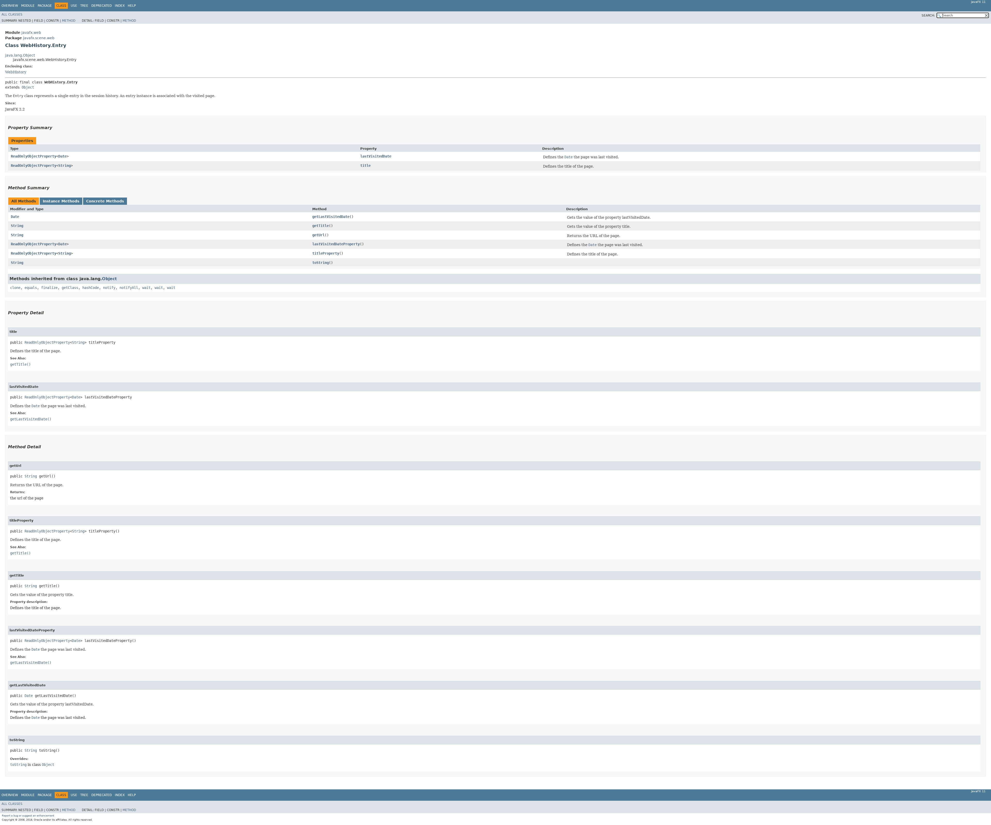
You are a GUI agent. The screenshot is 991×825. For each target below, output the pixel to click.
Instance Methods (61, 201)
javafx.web (31, 32)
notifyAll (128, 288)
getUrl (318, 235)
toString (320, 263)
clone (15, 288)
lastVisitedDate (375, 156)
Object (28, 87)
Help (132, 5)
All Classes (12, 14)
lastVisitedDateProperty (336, 244)
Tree (84, 5)
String (64, 165)
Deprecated (101, 5)
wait (146, 288)
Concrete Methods (105, 201)
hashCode (90, 288)
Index (120, 5)
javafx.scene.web (38, 38)
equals (31, 288)
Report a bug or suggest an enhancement (28, 815)
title (365, 165)
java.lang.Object (20, 55)
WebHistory (15, 72)
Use (74, 5)
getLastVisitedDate (330, 217)
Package (45, 5)
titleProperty (325, 253)
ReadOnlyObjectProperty (33, 156)
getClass (70, 288)
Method (68, 20)
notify (109, 288)
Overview (10, 5)
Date (62, 156)
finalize (49, 288)
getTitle (320, 226)
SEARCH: (928, 15)
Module (28, 5)
